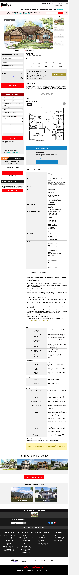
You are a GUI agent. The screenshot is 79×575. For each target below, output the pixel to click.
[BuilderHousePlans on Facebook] (49, 523)
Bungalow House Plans (8, 537)
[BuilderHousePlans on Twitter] (52, 523)
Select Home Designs (43, 538)
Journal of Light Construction (59, 540)
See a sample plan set (31, 275)
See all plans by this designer (34, 477)
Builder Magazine (60, 538)
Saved (45, 3)
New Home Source (59, 535)
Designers (51, 10)
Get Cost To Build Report (12, 173)
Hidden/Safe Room (25, 540)
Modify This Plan (59, 74)
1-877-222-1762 (17, 81)
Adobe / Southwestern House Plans (8, 535)
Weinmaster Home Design (43, 544)
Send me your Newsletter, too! (10, 134)
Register (48, 3)
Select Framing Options (7, 65)
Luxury (25, 544)
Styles (28, 527)
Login (52, 3)
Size (37, 10)
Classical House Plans (9, 538)
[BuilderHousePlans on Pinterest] (54, 523)
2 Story (25, 550)
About (39, 527)
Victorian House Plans (8, 550)
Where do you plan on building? (9, 116)
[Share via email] (42, 94)
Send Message (12, 138)
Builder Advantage (59, 537)
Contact (44, 527)
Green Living (43, 535)
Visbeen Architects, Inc (42, 543)
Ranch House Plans (8, 547)
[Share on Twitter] (49, 94)
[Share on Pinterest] (51, 94)
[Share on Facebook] (46, 94)
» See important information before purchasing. (37, 320)
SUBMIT (61, 13)
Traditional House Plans (8, 549)
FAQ (36, 527)
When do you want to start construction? (11, 103)
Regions (46, 10)
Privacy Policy (27, 13)
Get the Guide (12, 190)
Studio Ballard (42, 541)
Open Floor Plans (26, 546)
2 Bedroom (25, 535)
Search (23, 527)
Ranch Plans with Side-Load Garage (25, 547)
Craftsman (8, 543)
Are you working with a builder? (9, 112)
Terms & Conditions (18, 13)
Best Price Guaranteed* (17, 75)
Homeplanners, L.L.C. (42, 537)
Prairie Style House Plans (8, 546)
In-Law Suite (25, 541)
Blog (55, 10)
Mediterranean (8, 544)
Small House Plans (25, 549)
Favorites (41, 10)
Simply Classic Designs (42, 540)
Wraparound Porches (26, 552)
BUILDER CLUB (60, 10)
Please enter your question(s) (9, 124)
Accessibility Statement (52, 560)
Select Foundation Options (8, 60)
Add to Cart (12, 85)
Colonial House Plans (8, 540)
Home (27, 55)
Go (66, 3)
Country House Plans (36, 55)
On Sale (65, 10)
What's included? (5, 56)
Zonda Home (60, 541)
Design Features (32, 10)
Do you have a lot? (6, 107)
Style (26, 10)
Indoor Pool (25, 543)
